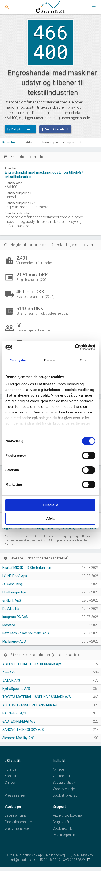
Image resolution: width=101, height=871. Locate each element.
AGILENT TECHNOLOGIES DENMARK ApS (32, 664)
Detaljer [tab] (50, 360)
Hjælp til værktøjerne (67, 815)
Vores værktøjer (64, 789)
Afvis (50, 519)
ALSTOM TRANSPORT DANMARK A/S (30, 705)
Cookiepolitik (62, 828)
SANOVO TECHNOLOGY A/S (23, 729)
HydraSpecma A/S (16, 688)
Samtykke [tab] (18, 360)
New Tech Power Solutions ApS (25, 633)
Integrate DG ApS (15, 616)
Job (7, 789)
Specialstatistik (64, 782)
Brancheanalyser (17, 828)
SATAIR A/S (11, 680)
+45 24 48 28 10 (49, 860)
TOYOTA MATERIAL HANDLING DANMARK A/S (36, 696)
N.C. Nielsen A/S (14, 713)
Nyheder (59, 769)
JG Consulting (12, 584)
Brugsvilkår (61, 822)
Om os (10, 782)
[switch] (88, 455)
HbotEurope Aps (14, 592)
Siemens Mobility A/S (18, 737)
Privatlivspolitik (64, 835)
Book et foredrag (65, 795)
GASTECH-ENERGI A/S (19, 721)
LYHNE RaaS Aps (14, 575)
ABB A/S (8, 672)
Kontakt (10, 776)
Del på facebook (57, 129)
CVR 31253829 (74, 860)
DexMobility (10, 608)
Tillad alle (50, 505)
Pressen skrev (15, 795)
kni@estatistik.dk (23, 860)
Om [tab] (83, 360)
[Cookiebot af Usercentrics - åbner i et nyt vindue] (74, 347)
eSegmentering (16, 815)
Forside (10, 769)
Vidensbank (61, 776)
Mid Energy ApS (14, 641)
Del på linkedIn (22, 129)
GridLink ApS (11, 600)
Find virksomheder (18, 822)
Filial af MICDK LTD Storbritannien (26, 567)
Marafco (8, 625)
